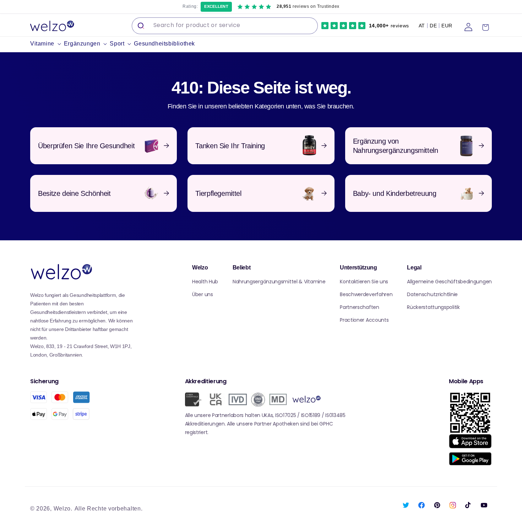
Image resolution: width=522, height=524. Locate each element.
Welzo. (63, 509)
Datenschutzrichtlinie (432, 294)
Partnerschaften (359, 307)
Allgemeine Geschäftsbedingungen (449, 281)
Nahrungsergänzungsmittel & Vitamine (279, 281)
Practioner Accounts (364, 320)
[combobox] (224, 26)
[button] (47, 44)
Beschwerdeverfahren (366, 294)
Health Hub (205, 281)
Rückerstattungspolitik (433, 307)
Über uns (202, 294)
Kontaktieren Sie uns (364, 281)
